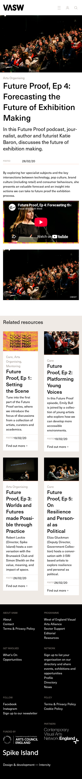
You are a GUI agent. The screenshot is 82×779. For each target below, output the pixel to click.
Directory (50, 682)
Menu (59, 7)
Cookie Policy (53, 708)
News (48, 686)
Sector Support (54, 628)
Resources (51, 637)
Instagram (10, 708)
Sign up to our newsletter (20, 713)
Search (76, 7)
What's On (10, 654)
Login (68, 7)
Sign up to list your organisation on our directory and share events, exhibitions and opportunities (60, 663)
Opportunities (12, 659)
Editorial (49, 633)
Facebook (10, 704)
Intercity (45, 764)
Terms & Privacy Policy (19, 628)
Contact (8, 624)
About (7, 619)
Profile (48, 677)
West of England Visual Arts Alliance (60, 621)
